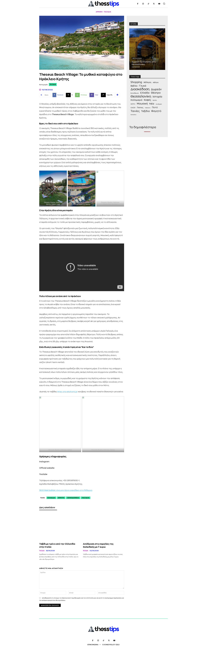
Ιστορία (157, 97)
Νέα (151, 104)
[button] (164, 3)
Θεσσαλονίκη (137, 58)
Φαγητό (156, 111)
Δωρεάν (156, 89)
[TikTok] (148, 4)
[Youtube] (159, 4)
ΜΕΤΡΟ (133, 104)
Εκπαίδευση (135, 93)
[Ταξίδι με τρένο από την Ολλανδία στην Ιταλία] (59, 527)
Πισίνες (140, 107)
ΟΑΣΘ (133, 107)
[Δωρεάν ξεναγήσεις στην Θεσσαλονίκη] (147, 49)
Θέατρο (156, 93)
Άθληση (147, 82)
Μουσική (142, 104)
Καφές (147, 100)
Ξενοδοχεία (73, 498)
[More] (117, 95)
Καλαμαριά (136, 100)
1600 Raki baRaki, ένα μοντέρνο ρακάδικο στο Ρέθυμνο (65, 490)
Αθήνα (155, 82)
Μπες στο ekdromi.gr (67, 392)
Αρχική (99, 12)
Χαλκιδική (133, 114)
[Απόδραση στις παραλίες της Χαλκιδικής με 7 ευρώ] (103, 527)
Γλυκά (142, 86)
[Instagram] (143, 4)
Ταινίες (135, 111)
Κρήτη (61, 498)
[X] (154, 4)
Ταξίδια (107, 12)
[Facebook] (138, 4)
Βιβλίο (134, 86)
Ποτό (155, 107)
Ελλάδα (51, 498)
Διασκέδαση (140, 89)
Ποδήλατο (147, 107)
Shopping (136, 82)
